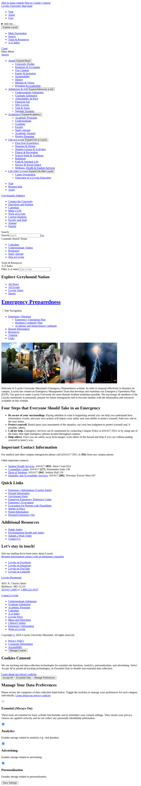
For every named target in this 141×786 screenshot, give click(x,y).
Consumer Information (20, 643)
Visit (10, 11)
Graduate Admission (26, 95)
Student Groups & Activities (30, 149)
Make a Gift (14, 210)
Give (11, 18)
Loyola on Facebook (19, 562)
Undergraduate (23, 120)
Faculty (19, 127)
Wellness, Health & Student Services (35, 167)
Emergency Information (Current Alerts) (30, 490)
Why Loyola (22, 104)
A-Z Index (14, 613)
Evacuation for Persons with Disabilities (30, 505)
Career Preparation (25, 174)
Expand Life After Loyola (41, 171)
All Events (14, 287)
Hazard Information (19, 328)
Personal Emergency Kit (21, 514)
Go (42, 235)
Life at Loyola (16, 139)
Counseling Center (18, 469)
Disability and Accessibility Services (28, 475)
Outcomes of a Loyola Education (33, 177)
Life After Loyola (17, 171)
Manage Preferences (44, 677)
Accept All (8, 677)
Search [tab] (12, 36)
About (11, 60)
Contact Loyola (9, 595)
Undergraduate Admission (29, 92)
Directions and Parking (20, 204)
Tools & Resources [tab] (18, 39)
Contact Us (14, 538)
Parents (12, 226)
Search (5, 54)
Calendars (13, 207)
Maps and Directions (19, 619)
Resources (13, 332)
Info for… (9, 23)
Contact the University (20, 201)
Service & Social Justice (28, 164)
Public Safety (15, 529)
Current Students (17, 216)
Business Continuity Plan (28, 322)
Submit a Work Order (20, 535)
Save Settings (10, 783)
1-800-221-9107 (29, 589)
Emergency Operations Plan (30, 319)
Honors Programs (24, 136)
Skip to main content (12, 2)
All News (13, 284)
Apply (11, 14)
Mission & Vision (24, 82)
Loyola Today (16, 290)
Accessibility (15, 647)
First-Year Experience (27, 143)
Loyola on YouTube (19, 568)
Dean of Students (17, 472)
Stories (12, 293)
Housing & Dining (25, 146)
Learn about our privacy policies (18, 674)
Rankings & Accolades (27, 67)
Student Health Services (21, 466)
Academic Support (25, 133)
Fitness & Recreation (26, 152)
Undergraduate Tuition (20, 247)
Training (12, 335)
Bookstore (13, 250)
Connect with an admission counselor (43, 556)
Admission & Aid (17, 89)
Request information (12, 556)
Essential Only (23, 677)
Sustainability (22, 76)
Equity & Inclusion (25, 73)
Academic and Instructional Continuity (36, 325)
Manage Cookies (18, 650)
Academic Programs (26, 117)
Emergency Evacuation (21, 502)
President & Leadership (28, 85)
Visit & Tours (22, 108)
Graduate (20, 124)
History (19, 79)
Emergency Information (21, 626)
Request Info (15, 186)
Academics (14, 114)
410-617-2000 (9, 589)
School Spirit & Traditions (29, 155)
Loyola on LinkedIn (19, 571)
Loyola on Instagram (19, 565)
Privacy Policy (16, 640)
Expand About (23, 61)
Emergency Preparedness (31, 302)
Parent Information (18, 511)
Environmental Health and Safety (26, 532)
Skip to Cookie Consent (37, 2)
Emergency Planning (19, 316)
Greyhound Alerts (18, 496)
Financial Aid (22, 101)
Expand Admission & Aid (41, 89)
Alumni (12, 223)
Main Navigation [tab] (17, 33)
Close (4, 48)
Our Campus (22, 70)
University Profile (24, 64)
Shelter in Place (16, 508)
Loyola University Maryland (16, 5)
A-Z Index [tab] (14, 42)
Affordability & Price (26, 98)
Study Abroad (22, 130)
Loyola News (15, 616)
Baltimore (20, 158)
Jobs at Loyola (16, 257)
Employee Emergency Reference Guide (29, 499)
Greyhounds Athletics (13, 195)
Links (11, 338)
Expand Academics (31, 114)
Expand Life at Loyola (36, 140)
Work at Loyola (16, 213)
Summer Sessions (24, 111)
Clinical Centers (17, 623)
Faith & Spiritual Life (26, 161)
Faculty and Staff (17, 220)
